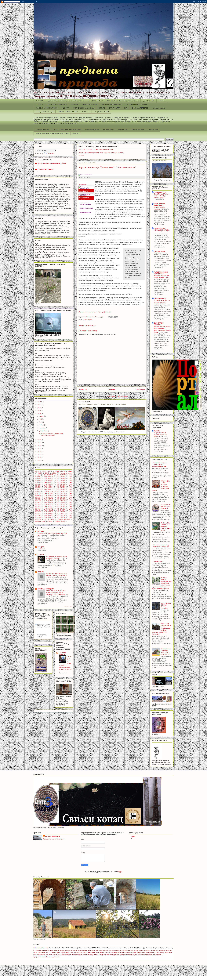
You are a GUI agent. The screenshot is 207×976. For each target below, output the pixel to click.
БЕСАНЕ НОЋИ (108, 129)
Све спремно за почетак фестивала (85, 203)
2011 (39, 402)
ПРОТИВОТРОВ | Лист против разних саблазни (122, 101)
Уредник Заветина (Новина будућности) (46, 957)
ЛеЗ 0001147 (48, 478)
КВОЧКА (41, 554)
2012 (40, 405)
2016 (40, 440)
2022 (40, 451)
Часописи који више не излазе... (112, 104)
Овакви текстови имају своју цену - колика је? (161, 546)
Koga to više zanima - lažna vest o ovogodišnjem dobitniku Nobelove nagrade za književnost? (161, 628)
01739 (43, 471)
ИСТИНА (41, 531)
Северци (41, 547)
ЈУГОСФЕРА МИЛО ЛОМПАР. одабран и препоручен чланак (160, 485)
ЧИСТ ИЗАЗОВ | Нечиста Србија (83, 108)
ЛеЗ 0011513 (48, 510)
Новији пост (83, 389)
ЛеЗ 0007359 (48, 497)
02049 (70, 471)
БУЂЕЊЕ (41, 548)
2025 (40, 460)
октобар (42, 428)
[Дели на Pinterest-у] (117, 317)
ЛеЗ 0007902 (61, 497)
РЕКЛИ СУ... (40, 104)
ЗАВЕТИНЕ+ (40, 101)
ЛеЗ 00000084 (48, 475)
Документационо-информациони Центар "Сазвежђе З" (66, 101)
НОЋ (126, 108)
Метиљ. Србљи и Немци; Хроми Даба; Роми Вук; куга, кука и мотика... (101, 152)
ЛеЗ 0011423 (48, 506)
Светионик (162, 101)
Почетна (75, 133)
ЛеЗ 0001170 (48, 490)
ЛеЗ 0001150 (48, 480)
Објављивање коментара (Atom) (117, 396)
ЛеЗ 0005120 (88, 320)
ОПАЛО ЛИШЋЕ (160, 298)
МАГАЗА (157, 431)
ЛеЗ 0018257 (61, 514)
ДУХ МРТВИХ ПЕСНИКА (159, 324)
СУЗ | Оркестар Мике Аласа (57, 104)
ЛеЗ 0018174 (48, 512)
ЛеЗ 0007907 (48, 499)
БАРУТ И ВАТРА (114, 108)
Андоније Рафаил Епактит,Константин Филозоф (160, 434)
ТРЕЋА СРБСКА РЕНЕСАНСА (137, 104)
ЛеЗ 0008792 (61, 501)
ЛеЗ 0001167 (48, 488)
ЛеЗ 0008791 (48, 501)
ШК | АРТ (66, 108)
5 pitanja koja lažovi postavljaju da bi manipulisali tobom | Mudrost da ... (56, 575)
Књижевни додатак (158, 108)
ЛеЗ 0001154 (61, 480)
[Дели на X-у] (113, 317)
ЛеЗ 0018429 (49, 519)
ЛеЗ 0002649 (61, 493)
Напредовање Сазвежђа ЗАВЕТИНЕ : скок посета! (166, 651)
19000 (47, 473)
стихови (49, 521)
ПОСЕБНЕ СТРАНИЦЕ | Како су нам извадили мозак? (96, 149)
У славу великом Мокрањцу (84, 198)
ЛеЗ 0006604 (61, 495)
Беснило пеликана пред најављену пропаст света (52, 133)
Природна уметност (42, 129)
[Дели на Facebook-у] (115, 317)
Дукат (133, 836)
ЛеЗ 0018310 (48, 517)
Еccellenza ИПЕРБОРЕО (140, 108)
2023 (40, 454)
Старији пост (140, 389)
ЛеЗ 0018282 (48, 515)
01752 (63, 471)
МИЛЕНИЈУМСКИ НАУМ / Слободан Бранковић (166, 605)
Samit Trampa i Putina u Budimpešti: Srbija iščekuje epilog (161, 196)
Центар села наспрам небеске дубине (52, 163)
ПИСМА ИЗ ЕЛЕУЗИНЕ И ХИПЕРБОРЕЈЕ (67, 129)
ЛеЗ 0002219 (60, 491)
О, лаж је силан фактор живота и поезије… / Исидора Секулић (162, 302)
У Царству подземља (92, 129)
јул (40, 422)
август (41, 425)
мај (40, 419)
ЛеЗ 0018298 (61, 515)
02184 (40, 473)
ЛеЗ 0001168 (61, 488)
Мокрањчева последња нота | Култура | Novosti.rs (94, 312)
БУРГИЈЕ (101, 108)
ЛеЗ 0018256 (48, 514)
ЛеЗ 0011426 (48, 508)
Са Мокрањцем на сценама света (84, 190)
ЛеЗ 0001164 (48, 486)
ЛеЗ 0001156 (48, 482)
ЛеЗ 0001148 (61, 478)
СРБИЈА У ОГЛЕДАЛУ (46, 589)
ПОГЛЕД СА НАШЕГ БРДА (44, 112)
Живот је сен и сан (137, 129)
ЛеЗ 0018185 (61, 512)
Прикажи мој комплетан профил (53, 839)
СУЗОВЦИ (74, 104)
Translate (51, 153)
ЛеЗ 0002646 (48, 493)
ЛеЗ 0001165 (61, 486)
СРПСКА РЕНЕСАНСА (95, 101)
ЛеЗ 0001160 (61, 484)
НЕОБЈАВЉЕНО (160, 192)
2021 (40, 448)
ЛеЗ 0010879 (61, 502)
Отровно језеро (158, 561)
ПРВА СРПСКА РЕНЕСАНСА (159, 204)
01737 (37, 471)
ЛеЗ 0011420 (61, 504)
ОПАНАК (41, 572)
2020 (40, 445)
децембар (43, 431)
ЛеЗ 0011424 (61, 506)
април (41, 416)
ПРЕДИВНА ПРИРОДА (101, 112)
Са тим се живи (153, 129)
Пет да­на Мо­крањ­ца (85, 212)
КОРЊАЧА (85, 112)
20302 (54, 473)
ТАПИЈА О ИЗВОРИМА (89, 104)
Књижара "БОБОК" (62, 653)
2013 (40, 407)
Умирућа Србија (60, 521)
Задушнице (158, 253)
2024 (40, 457)
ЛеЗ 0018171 (60, 510)
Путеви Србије (159, 228)
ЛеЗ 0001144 (48, 477)
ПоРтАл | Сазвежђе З (52, 836)
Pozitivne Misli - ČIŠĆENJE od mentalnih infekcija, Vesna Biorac (166, 526)
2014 (40, 410)
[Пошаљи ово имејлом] (109, 317)
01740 (50, 471)
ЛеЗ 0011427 (61, 508)
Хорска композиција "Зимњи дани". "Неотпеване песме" (51, 434)
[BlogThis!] (111, 317)
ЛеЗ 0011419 (48, 504)
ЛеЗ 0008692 (61, 499)
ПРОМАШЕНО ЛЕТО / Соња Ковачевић (166, 506)
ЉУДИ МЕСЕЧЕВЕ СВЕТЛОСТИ (161, 273)
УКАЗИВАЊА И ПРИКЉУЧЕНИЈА (47, 108)
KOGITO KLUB (159, 251)
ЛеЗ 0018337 (61, 517)
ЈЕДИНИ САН (122, 129)
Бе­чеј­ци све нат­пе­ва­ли (86, 208)
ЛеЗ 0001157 (61, 482)
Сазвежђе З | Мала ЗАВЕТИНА (68, 112)
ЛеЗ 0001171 (61, 490)
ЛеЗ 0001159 (48, 484)
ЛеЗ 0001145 (61, 477)
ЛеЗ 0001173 (48, 491)
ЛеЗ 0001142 (61, 475)
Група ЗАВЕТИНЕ (148, 101)
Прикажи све (68, 606)
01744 (57, 471)
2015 (40, 413)
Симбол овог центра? (46, 169)
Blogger (119, 872)
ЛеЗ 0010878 (48, 502)
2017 (40, 442)
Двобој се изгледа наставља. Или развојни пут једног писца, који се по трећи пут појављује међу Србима (161, 583)
